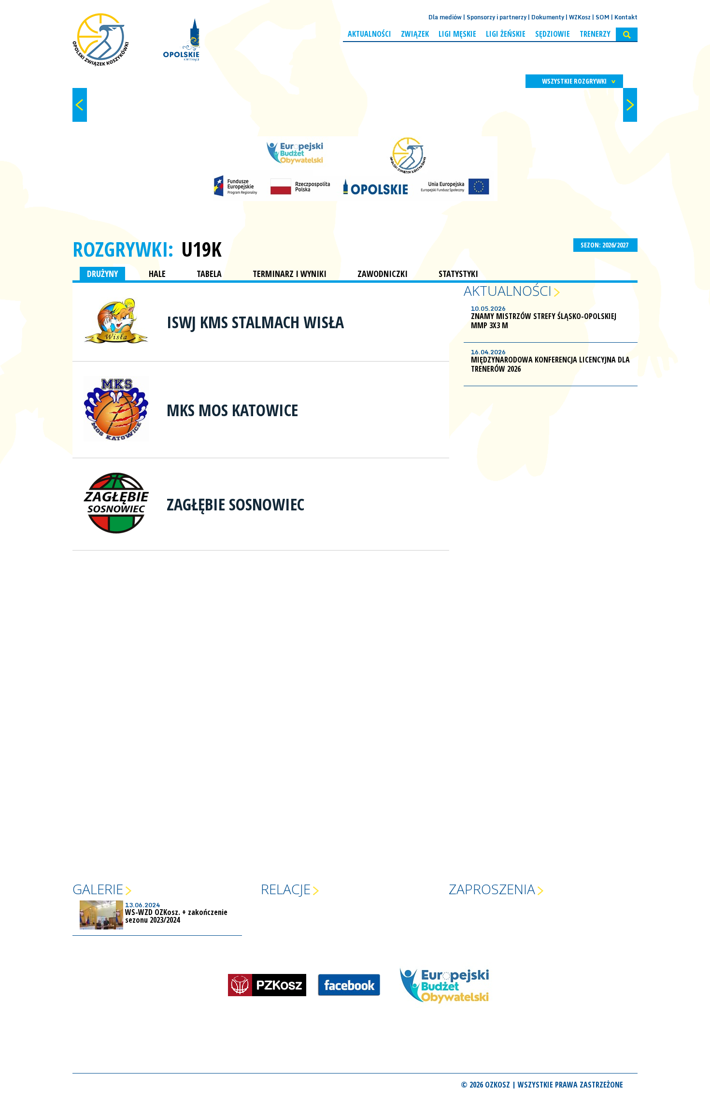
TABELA (209, 273)
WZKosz (580, 17)
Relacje (286, 889)
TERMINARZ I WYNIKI (290, 273)
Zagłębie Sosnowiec (235, 504)
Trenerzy (595, 34)
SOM (603, 17)
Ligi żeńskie (505, 34)
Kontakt (626, 17)
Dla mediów (445, 17)
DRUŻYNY (102, 273)
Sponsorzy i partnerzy (496, 17)
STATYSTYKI (458, 273)
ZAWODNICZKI (382, 273)
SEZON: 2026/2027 (605, 244)
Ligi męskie (457, 34)
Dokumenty (547, 17)
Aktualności (369, 34)
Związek (415, 34)
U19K (201, 249)
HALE (157, 273)
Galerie (97, 889)
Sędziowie (552, 34)
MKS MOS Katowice (232, 410)
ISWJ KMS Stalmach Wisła (255, 322)
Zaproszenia (492, 889)
